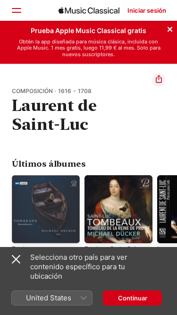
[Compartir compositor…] (158, 79)
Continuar (132, 298)
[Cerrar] (170, 28)
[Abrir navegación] (16, 10)
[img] (89, 10)
